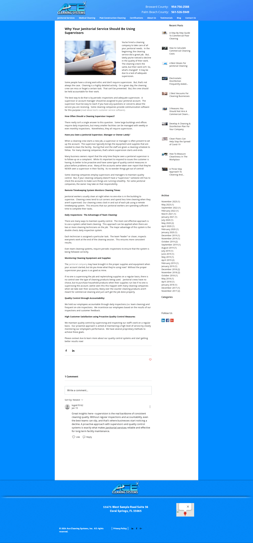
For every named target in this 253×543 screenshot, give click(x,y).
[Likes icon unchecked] (74, 437)
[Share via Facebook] (66, 350)
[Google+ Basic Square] (172, 320)
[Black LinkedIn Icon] (132, 528)
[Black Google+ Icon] (141, 528)
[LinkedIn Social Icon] (163, 320)
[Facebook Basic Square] (167, 320)
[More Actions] (150, 407)
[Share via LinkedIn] (73, 350)
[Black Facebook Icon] (136, 528)
